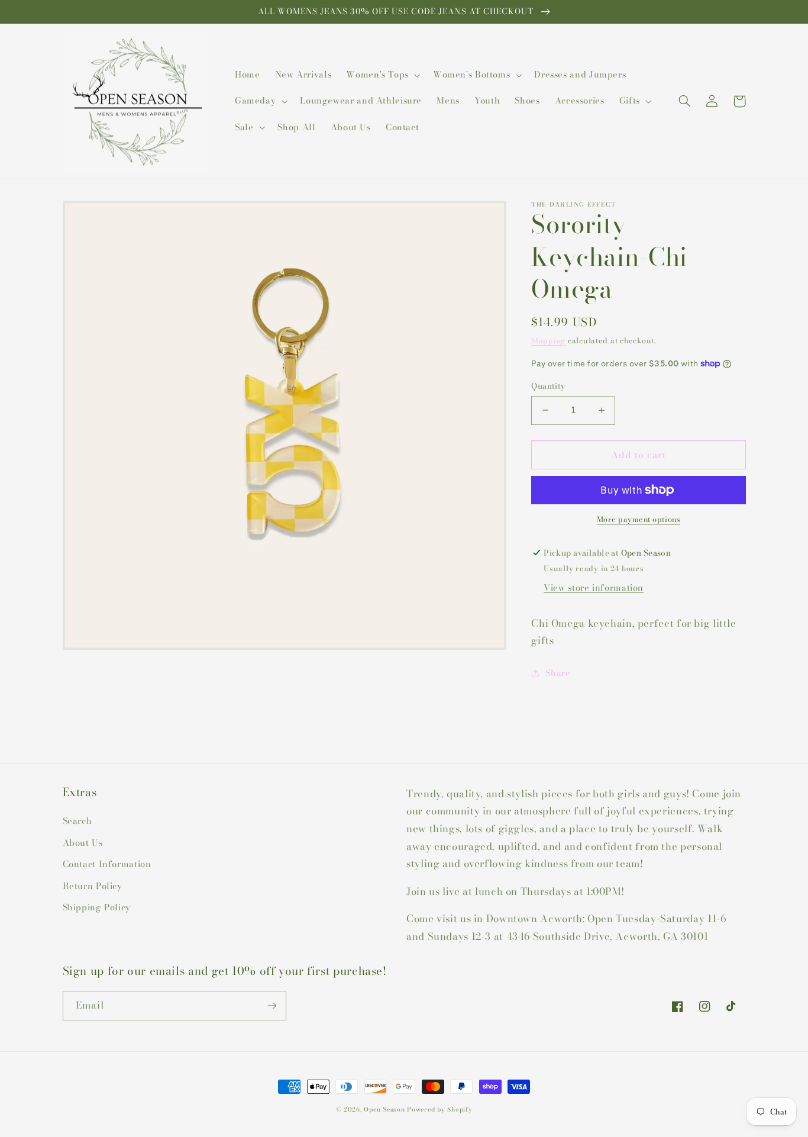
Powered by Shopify (439, 1109)
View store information (594, 587)
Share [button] (557, 672)
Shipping (548, 340)
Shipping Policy (97, 907)
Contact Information (107, 864)
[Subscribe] (271, 1005)
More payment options (639, 519)
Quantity (548, 386)
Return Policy (92, 886)
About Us (83, 842)
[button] (382, 75)
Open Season (384, 1109)
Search (77, 820)
